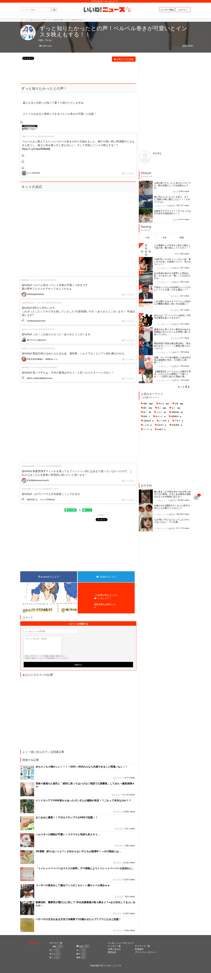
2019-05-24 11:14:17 (50, 489)
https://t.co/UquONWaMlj (36, 149)
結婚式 (161, 429)
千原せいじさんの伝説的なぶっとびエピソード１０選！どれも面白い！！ (172, 288)
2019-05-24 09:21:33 (47, 348)
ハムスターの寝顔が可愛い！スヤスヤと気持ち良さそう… (68, 834)
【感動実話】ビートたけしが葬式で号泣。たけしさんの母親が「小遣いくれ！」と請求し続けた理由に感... (172, 374)
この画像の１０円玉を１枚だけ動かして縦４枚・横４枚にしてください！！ (172, 246)
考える (164, 403)
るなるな (117, 777)
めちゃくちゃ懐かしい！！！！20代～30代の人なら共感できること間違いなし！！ (82, 766)
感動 (148, 403)
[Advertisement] (76, 70)
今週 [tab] (147, 237)
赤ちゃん (160, 416)
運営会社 (112, 952)
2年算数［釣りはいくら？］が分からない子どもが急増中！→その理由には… (78, 851)
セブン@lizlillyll (33, 172)
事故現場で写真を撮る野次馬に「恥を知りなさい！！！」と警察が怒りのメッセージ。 (172, 346)
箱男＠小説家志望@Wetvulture (39, 378)
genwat (24, 348)
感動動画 (176, 416)
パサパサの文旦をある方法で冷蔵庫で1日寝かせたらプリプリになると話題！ (78, 919)
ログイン (183, 9)
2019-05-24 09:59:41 (54, 466)
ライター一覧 (114, 945)
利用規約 (139, 948)
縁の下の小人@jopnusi (36, 339)
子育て (179, 420)
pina (175, 191)
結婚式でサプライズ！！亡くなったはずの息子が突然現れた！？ (172, 212)
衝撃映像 (177, 412)
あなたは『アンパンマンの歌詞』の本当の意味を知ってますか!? (172, 316)
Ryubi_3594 (26, 489)
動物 (146, 416)
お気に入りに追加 (125, 59)
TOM (176, 253)
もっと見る (184, 386)
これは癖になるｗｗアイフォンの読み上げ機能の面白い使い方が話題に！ (172, 302)
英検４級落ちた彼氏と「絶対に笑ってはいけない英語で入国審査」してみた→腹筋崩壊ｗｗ (85, 785)
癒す (147, 407)
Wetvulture (26, 367)
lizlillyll (24, 136)
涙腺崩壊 (148, 420)
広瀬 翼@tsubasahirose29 (37, 480)
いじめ (147, 425)
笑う (162, 407)
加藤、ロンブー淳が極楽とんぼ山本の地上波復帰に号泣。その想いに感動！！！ (172, 360)
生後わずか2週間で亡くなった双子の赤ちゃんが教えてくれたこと (172, 506)
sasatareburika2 (28, 302)
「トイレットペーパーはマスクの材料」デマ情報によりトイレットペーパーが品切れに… (85, 868)
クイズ (147, 429)
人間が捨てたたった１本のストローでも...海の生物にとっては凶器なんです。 (172, 185)
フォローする (32, 136)
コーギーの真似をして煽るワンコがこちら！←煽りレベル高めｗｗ (73, 885)
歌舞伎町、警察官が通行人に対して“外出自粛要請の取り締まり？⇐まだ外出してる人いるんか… (85, 903)
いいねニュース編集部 (164, 205)
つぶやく (101, 515)
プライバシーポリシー (145, 952)
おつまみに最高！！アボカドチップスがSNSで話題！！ (67, 817)
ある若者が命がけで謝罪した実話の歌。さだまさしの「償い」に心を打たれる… (172, 276)
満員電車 (177, 425)
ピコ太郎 (164, 420)
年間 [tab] (181, 237)
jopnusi (24, 329)
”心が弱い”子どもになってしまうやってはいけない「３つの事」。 (172, 520)
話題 (179, 403)
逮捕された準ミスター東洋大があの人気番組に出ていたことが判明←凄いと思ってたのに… (172, 332)
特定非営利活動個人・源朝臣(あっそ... (42, 359)
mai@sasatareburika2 (35, 320)
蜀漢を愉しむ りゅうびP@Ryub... (41, 499)
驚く (147, 412)
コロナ (161, 412)
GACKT (161, 425)
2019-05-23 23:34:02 (48, 280)
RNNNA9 (25, 280)
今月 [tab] (164, 237)
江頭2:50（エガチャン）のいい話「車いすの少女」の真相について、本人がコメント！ (172, 261)
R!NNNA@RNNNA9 (35, 294)
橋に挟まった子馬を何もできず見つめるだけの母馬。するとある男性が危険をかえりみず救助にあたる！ (172, 494)
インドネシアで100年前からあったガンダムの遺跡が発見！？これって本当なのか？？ (83, 800)
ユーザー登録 (166, 9)
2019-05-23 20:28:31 (49, 367)
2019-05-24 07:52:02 (53, 302)
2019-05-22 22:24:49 (45, 136)
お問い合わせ (114, 948)
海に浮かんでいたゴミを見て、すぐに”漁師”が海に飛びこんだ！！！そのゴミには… (172, 199)
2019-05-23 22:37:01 (46, 329)
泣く (176, 407)
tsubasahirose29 (28, 466)
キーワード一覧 (142, 945)
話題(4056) (187, 45)
